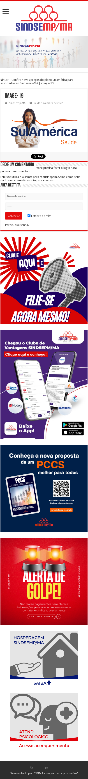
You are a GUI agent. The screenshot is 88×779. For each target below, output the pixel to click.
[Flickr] (46, 768)
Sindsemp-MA (17, 103)
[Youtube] (51, 768)
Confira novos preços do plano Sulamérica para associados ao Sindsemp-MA (37, 81)
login (66, 168)
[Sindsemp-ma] (44, 18)
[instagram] (56, 768)
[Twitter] (41, 768)
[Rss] (32, 768)
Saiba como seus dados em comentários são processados (40, 178)
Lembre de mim (40, 215)
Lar (6, 79)
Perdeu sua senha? (17, 225)
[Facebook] (37, 768)
